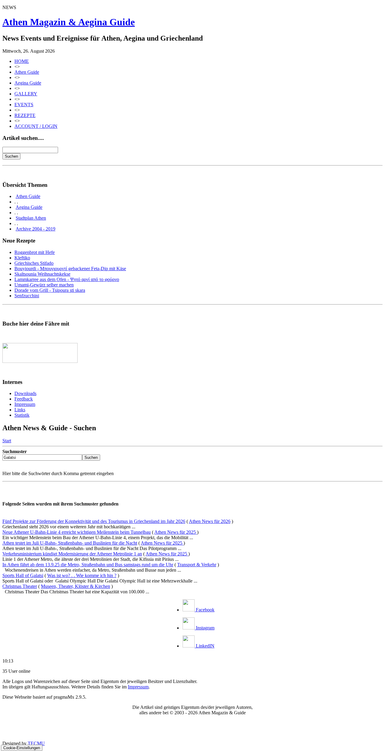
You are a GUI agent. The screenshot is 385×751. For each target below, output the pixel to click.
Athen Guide (26, 72)
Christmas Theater (19, 586)
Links (19, 409)
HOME (21, 61)
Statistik (21, 415)
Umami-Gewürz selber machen (44, 284)
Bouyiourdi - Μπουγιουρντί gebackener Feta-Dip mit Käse (70, 268)
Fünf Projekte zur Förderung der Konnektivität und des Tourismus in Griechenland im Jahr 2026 (93, 521)
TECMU (36, 743)
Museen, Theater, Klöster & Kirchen (75, 586)
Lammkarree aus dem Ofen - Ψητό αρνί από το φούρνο (66, 279)
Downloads (25, 393)
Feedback (23, 398)
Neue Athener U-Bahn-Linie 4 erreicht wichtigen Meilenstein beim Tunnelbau (76, 532)
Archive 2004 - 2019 (35, 228)
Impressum (24, 404)
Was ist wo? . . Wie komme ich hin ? (81, 575)
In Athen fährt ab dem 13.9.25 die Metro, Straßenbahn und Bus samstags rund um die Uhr (87, 564)
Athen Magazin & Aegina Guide (68, 22)
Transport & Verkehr (196, 564)
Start (6, 440)
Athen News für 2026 (209, 521)
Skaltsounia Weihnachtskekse (42, 274)
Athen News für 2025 (175, 532)
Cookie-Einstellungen (21, 748)
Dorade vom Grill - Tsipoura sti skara (49, 290)
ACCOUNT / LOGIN (35, 126)
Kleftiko (22, 257)
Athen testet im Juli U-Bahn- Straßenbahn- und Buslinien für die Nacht (69, 542)
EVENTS (23, 104)
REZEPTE (24, 115)
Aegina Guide (27, 82)
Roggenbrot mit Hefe (34, 252)
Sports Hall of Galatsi (22, 575)
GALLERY (25, 93)
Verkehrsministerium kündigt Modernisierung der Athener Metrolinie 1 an (72, 553)
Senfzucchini (26, 295)
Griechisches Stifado (34, 263)
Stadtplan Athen (31, 218)
